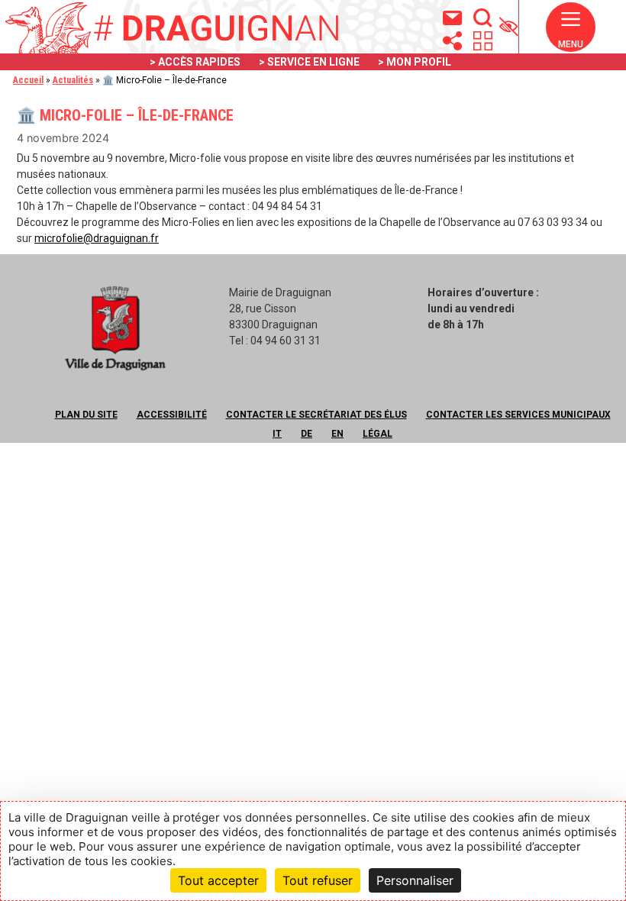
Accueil (28, 80)
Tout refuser (317, 880)
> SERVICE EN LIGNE (309, 62)
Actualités (73, 80)
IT (277, 433)
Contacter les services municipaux (518, 414)
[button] (570, 33)
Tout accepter (218, 880)
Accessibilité (172, 414)
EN (337, 433)
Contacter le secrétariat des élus (316, 414)
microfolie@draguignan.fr (96, 238)
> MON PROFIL (414, 62)
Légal (377, 433)
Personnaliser (414, 880)
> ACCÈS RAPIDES (195, 62)
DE (306, 433)
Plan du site (86, 414)
